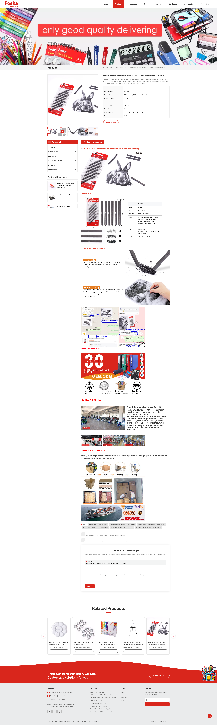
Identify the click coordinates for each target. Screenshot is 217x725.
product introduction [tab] (93, 142)
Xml (158, 721)
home (122, 692)
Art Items (51, 165)
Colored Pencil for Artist (97, 692)
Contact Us (188, 4)
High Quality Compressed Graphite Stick (95, 527)
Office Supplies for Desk (97, 700)
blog (122, 695)
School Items (53, 151)
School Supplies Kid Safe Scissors (100, 703)
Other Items (52, 169)
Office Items (52, 147)
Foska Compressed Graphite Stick (122, 527)
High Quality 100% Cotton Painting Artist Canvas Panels (132, 643)
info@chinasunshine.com (62, 696)
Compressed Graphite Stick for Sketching (151, 524)
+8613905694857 (69, 692)
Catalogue (173, 4)
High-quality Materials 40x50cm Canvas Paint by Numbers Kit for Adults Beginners (57, 644)
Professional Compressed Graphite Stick (148, 527)
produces (124, 697)
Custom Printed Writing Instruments (101, 711)
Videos (158, 4)
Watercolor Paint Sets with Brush (100, 695)
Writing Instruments (55, 160)
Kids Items (52, 156)
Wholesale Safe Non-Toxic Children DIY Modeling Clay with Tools (65, 185)
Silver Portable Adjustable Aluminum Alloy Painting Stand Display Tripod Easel (84, 644)
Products (118, 4)
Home (105, 4)
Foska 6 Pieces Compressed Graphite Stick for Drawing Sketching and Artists (107, 563)
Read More (59, 651)
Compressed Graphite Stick (98, 524)
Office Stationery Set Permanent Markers (103, 697)
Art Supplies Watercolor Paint (99, 706)
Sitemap (153, 721)
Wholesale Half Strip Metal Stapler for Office (64, 207)
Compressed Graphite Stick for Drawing (122, 524)
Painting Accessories (120, 67)
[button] (97, 131)
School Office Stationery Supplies (100, 709)
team (122, 700)
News (146, 4)
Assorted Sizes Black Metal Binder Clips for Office (64, 197)
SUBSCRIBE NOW (157, 704)
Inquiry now (110, 122)
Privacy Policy (165, 721)
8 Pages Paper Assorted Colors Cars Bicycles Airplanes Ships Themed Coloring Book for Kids (158, 644)
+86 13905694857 (59, 699)
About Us (133, 4)
